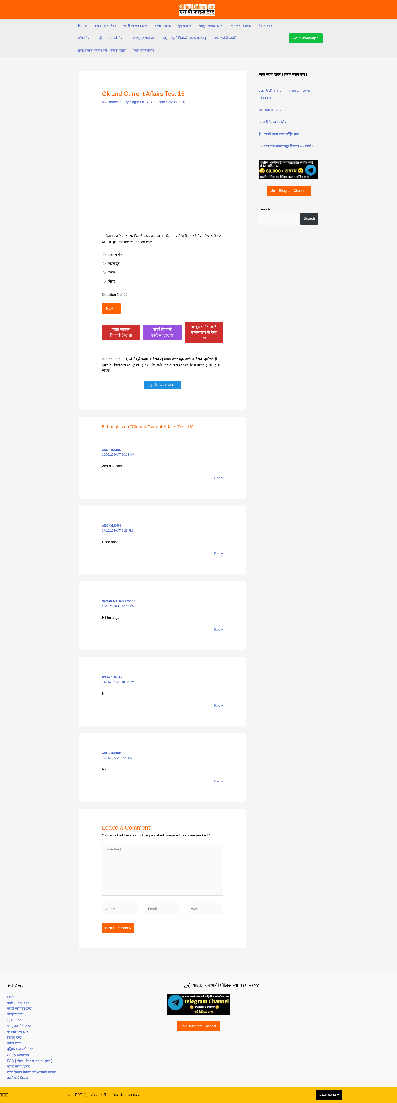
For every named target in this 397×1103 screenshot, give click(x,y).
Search (264, 209)
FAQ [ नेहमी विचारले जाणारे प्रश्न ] (183, 38)
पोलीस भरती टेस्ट (105, 26)
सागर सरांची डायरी (224, 38)
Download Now (329, 1094)
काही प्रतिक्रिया (143, 51)
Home (82, 26)
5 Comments (112, 102)
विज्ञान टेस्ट (265, 26)
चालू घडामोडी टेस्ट (210, 26)
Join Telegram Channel (288, 191)
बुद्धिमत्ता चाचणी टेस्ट (111, 38)
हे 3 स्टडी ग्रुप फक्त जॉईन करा (279, 134)
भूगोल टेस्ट (185, 26)
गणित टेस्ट (85, 38)
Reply (218, 478)
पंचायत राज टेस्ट (240, 26)
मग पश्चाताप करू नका (273, 110)
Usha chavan (112, 677)
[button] (306, 38)
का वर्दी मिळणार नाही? (272, 122)
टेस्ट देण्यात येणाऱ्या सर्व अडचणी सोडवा (102, 51)
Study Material (143, 38)
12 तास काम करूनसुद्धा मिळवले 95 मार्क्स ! (286, 146)
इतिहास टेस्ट (163, 26)
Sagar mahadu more (118, 601)
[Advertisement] (162, 141)
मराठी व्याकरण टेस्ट (135, 26)
